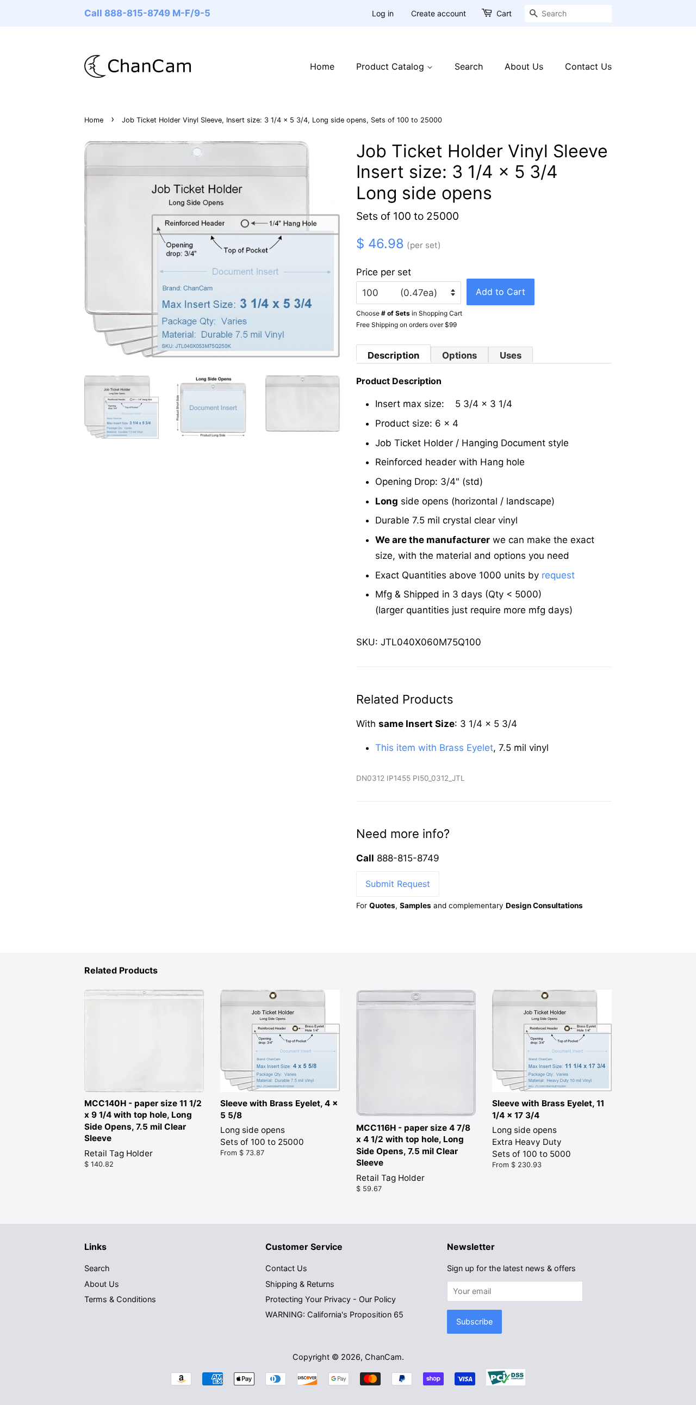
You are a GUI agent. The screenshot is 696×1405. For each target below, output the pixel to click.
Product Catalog (391, 66)
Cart (504, 13)
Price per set (383, 272)
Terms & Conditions (120, 1299)
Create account (438, 13)
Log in (383, 13)
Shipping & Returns (299, 1284)
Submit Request (397, 883)
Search (469, 66)
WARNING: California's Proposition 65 (334, 1314)
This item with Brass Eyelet (434, 747)
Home (322, 66)
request (558, 575)
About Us (524, 66)
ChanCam (383, 1356)
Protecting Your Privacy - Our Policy (330, 1299)
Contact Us (588, 66)
